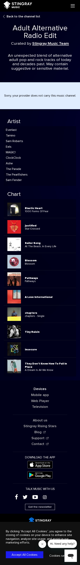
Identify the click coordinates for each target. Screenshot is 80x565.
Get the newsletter (40, 507)
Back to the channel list (23, 16)
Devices (40, 389)
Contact (37, 444)
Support (37, 438)
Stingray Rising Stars (40, 426)
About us (40, 420)
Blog (38, 432)
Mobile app (40, 395)
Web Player (40, 401)
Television (40, 407)
